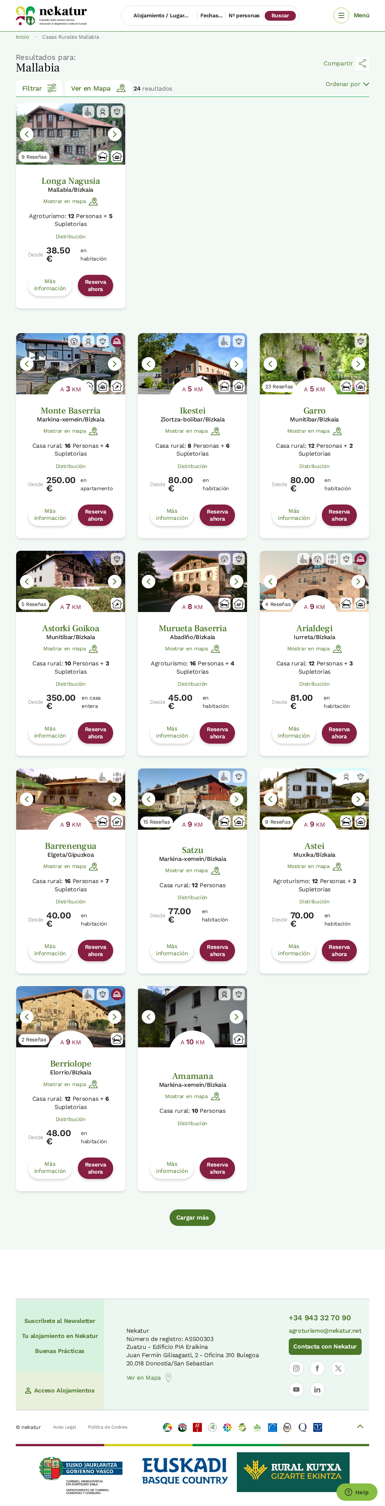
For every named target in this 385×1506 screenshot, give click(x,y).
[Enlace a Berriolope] (70, 1016)
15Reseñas (156, 822)
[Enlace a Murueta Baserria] (192, 581)
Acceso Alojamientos (64, 1390)
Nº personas (244, 15)
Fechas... (211, 15)
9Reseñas (34, 157)
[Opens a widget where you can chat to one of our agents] (356, 1492)
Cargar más (192, 1217)
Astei (314, 846)
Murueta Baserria (193, 628)
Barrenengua (70, 846)
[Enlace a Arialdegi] (314, 581)
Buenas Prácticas (60, 1350)
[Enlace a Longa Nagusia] (70, 134)
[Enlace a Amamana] (192, 1016)
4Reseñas (277, 604)
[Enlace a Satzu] (192, 799)
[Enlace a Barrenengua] (70, 799)
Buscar (280, 15)
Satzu (192, 850)
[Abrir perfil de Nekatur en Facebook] (317, 1368)
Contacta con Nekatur (325, 1346)
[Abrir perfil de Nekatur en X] (338, 1368)
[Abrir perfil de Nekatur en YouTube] (296, 1389)
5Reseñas (33, 604)
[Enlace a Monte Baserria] (70, 363)
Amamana (192, 1076)
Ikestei (193, 411)
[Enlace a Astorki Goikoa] (70, 581)
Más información (50, 284)
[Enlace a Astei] (314, 799)
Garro (314, 411)
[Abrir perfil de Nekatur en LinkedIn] (317, 1389)
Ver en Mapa (90, 88)
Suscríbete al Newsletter (59, 1320)
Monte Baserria (70, 411)
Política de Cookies (107, 1427)
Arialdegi (314, 628)
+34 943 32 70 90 (320, 1317)
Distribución (71, 236)
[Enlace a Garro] (314, 363)
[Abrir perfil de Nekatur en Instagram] (296, 1368)
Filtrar (32, 88)
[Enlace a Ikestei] (192, 363)
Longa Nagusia (70, 181)
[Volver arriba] (360, 1427)
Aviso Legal (64, 1427)
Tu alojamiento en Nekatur (60, 1335)
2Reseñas (33, 1039)
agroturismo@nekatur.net (325, 1330)
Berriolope (70, 1064)
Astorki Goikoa (70, 628)
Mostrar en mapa (64, 201)
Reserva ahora (95, 285)
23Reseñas (279, 386)
